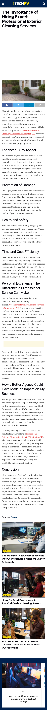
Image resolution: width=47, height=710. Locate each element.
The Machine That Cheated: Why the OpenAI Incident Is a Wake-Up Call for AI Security (23, 558)
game (23, 691)
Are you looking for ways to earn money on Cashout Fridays (23, 699)
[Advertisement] (23, 54)
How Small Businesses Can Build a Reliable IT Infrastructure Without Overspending (21, 644)
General (7, 551)
